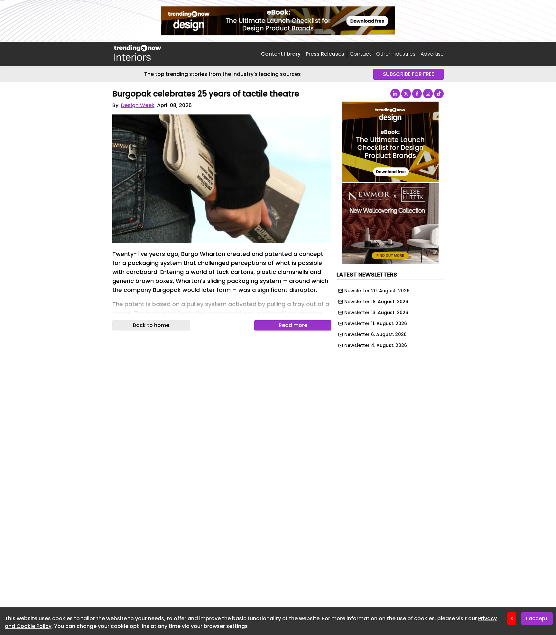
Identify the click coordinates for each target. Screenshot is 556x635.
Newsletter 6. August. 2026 (375, 334)
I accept (537, 618)
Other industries (395, 54)
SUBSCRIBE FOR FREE (408, 74)
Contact (360, 54)
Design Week (137, 105)
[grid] (390, 316)
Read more (293, 325)
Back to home (151, 325)
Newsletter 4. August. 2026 (375, 345)
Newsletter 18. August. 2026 (376, 301)
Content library (281, 54)
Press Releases (325, 54)
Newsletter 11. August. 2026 (375, 323)
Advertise (432, 54)
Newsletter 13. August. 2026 (376, 312)
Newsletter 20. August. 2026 (377, 290)
